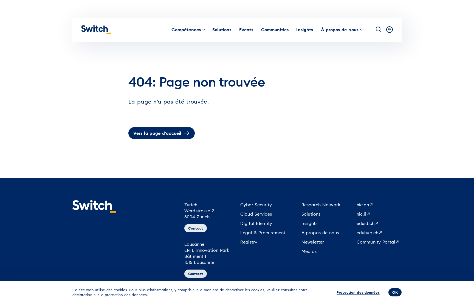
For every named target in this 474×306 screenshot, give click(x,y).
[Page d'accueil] (96, 29)
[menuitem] (186, 29)
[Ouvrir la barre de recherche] (379, 29)
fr (389, 29)
